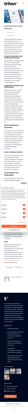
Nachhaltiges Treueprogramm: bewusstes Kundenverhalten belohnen (14, 350)
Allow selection (14, 229)
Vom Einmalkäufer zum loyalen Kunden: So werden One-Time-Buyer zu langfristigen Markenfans (15, 335)
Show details (21, 222)
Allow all (14, 226)
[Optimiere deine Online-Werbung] (14, 16)
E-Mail (19, 267)
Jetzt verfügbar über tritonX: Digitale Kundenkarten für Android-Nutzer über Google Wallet (14, 358)
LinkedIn (10, 267)
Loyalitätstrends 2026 (12, 328)
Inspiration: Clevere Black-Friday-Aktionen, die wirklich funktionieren (14, 343)
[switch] (25, 209)
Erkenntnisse (10, 35)
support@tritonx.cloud (10, 260)
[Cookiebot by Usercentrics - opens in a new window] (21, 183)
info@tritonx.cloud (10, 391)
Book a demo (10, 396)
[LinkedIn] (15, 411)
